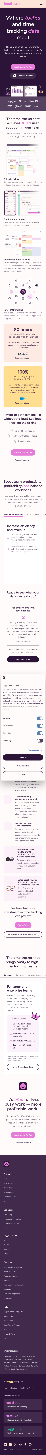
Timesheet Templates (11, 1356)
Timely (6, 1254)
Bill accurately (33, 514)
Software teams (35, 975)
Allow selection (23, 766)
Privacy (6, 1334)
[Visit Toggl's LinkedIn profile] (5, 1444)
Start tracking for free (23, 67)
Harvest (6, 1245)
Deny (23, 774)
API (5, 1201)
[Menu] (41, 4)
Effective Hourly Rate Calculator (15, 1369)
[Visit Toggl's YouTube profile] (20, 1444)
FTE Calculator (28, 1360)
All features (8, 1298)
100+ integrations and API (23, 1046)
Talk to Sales (23, 925)
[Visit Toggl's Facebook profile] (25, 1444)
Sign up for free (23, 659)
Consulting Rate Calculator (28, 1366)
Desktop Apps (9, 1192)
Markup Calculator (10, 1366)
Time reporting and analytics (14, 1285)
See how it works (25, 75)
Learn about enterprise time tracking (23, 934)
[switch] (40, 726)
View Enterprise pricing (23, 1067)
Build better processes (13, 514)
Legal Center (8, 1449)
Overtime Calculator (11, 1363)
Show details (33, 750)
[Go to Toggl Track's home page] (12, 3)
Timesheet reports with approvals (23, 1034)
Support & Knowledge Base (14, 1312)
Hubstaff (7, 1249)
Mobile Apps (8, 1188)
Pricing (6, 1179)
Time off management (12, 1294)
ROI (22, 888)
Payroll (6, 1228)
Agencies (20, 975)
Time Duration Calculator (29, 1363)
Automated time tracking (24, 1040)
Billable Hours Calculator (12, 1360)
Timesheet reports (10, 1276)
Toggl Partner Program (12, 1325)
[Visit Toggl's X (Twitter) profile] (15, 1444)
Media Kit (7, 1329)
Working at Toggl (27, 1388)
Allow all (23, 757)
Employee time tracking (12, 1219)
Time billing (8, 1215)
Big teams (8, 975)
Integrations (8, 1289)
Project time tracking (11, 1223)
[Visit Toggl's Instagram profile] (10, 1444)
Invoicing (7, 1280)
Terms (13, 1334)
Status (6, 1338)
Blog (5, 1388)
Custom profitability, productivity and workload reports (22, 1026)
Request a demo (22, 460)
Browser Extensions (11, 1197)
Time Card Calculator (29, 1356)
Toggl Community (10, 1316)
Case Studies (8, 1183)
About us (13, 1388)
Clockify (6, 1240)
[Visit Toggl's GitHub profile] (30, 1444)
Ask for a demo (22, 1142)
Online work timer (10, 1271)
